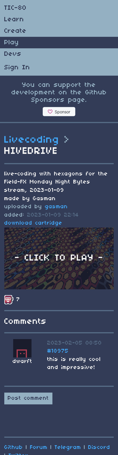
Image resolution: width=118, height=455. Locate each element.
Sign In (17, 67)
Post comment (28, 398)
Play (11, 42)
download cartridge (33, 223)
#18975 (58, 351)
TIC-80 (15, 8)
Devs (12, 54)
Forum (39, 447)
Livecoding (31, 140)
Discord (99, 447)
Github (13, 447)
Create (15, 31)
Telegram (68, 447)
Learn (14, 19)
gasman (56, 207)
